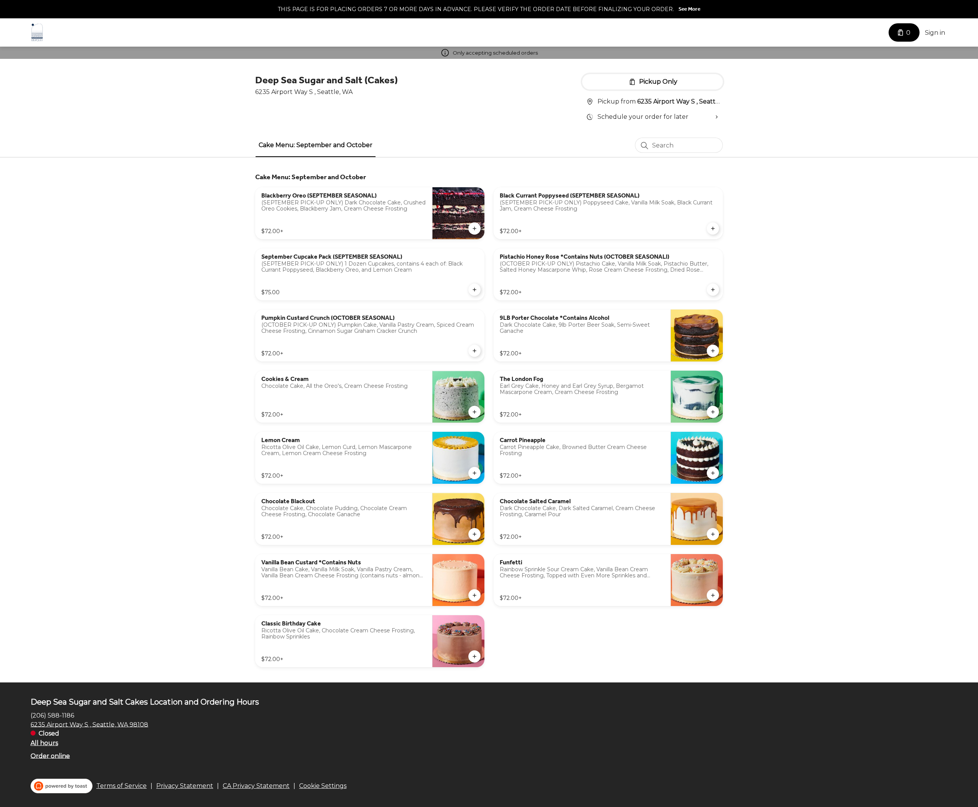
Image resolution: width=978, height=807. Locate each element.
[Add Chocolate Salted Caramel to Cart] (713, 534)
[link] (315, 145)
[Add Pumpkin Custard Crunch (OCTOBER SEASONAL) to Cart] (474, 351)
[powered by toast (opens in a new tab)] (61, 786)
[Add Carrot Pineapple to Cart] (713, 473)
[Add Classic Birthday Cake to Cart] (474, 656)
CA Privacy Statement (256, 785)
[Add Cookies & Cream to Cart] (474, 412)
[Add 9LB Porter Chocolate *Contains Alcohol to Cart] (713, 351)
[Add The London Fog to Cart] (713, 412)
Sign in (935, 32)
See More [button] (689, 9)
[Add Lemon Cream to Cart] (474, 473)
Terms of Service (121, 785)
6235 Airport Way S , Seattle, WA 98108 (89, 724)
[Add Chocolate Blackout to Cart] (474, 534)
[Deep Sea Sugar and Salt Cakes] (37, 32)
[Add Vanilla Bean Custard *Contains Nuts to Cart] (474, 595)
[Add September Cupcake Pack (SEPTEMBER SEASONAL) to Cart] (474, 290)
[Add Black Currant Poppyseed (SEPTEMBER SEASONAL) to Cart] (713, 228)
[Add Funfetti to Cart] (713, 595)
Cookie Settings (323, 785)
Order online (50, 755)
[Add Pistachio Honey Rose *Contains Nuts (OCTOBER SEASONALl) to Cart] (713, 290)
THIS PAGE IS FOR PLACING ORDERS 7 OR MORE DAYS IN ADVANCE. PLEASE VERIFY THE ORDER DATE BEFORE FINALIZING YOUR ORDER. (476, 9)
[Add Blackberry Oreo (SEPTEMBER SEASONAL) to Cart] (474, 228)
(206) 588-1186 (52, 715)
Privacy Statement (184, 785)
